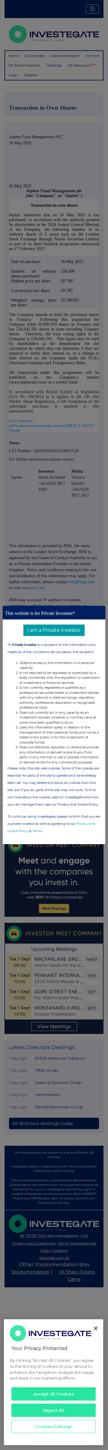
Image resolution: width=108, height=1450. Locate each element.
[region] (53, 1382)
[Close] (95, 1328)
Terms (37, 831)
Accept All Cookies (53, 1394)
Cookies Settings (53, 1426)
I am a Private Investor (54, 630)
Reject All (54, 1410)
